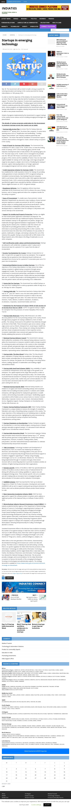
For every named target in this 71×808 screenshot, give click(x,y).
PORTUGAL (37, 727)
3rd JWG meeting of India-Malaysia (63, 85)
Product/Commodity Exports (55, 797)
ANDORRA (9, 725)
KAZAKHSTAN (26, 713)
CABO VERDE (27, 673)
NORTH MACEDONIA (7, 720)
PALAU (44, 707)
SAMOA (59, 707)
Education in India (7, 652)
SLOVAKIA (24, 720)
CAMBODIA (12, 686)
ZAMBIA (16, 681)
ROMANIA (19, 720)
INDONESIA (18, 686)
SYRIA (52, 695)
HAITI (63, 735)
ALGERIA (15, 671)
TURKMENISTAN (57, 713)
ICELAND (54, 725)
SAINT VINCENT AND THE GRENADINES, (34, 737)
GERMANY (38, 725)
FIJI (8, 707)
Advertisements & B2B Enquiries (35, 751)
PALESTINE (36, 695)
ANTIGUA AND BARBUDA (18, 735)
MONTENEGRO (61, 719)
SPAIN (48, 727)
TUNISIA (41, 671)
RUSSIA (45, 713)
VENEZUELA (4, 746)
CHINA (14, 688)
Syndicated (34, 26)
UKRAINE (39, 720)
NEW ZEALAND (26, 688)
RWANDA (38, 676)
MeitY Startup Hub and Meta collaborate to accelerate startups (24, 628)
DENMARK (24, 725)
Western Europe (29, 797)
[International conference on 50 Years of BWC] (51, 106)
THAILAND (51, 686)
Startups (9, 578)
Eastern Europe (29, 795)
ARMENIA (4, 713)
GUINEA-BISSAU (55, 673)
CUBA (37, 735)
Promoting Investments (9, 655)
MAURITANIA (63, 673)
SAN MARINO (43, 727)
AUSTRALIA (9, 688)
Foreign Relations (8, 22)
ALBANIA (4, 719)
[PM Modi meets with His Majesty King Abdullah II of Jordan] (51, 64)
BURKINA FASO (19, 673)
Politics (34, 19)
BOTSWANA (21, 679)
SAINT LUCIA (21, 737)
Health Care (56, 22)
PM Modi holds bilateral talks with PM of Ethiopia (63, 75)
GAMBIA (40, 673)
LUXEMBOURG (13, 727)
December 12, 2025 (62, 88)
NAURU (33, 707)
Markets (4, 26)
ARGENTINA (13, 744)
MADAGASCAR (44, 679)
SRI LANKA (38, 701)
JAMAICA (4, 737)
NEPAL (28, 701)
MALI (67, 673)
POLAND (14, 720)
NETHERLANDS (21, 727)
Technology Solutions (54, 795)
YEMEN (9, 696)
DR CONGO (45, 670)
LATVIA (50, 719)
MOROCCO (32, 671)
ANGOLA (15, 679)
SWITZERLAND (58, 727)
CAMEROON (17, 670)
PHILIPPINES (39, 686)
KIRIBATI (12, 707)
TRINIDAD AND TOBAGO (50, 737)
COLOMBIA (31, 744)
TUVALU (13, 708)
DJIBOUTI (19, 676)
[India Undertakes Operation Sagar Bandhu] (51, 96)
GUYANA (42, 744)
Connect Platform (48, 26)
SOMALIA (49, 676)
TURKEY (56, 695)
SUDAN (37, 671)
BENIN (14, 673)
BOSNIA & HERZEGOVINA (13, 719)
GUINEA (49, 673)
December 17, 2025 (62, 56)
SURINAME (56, 744)
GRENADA (58, 735)
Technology (15, 26)
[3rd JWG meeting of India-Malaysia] (51, 86)
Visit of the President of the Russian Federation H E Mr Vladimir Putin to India (63, 140)
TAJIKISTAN (50, 713)
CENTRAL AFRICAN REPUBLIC (27, 670)
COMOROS (27, 679)
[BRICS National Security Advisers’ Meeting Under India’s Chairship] (51, 41)
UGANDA (4, 678)
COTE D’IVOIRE (34, 673)
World (15, 19)
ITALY (62, 725)
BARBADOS (33, 735)
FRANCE (34, 725)
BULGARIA (21, 719)
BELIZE (13, 742)
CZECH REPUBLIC (34, 719)
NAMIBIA (4, 681)
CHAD (36, 670)
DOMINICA (53, 735)
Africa (3, 794)
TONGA (8, 708)
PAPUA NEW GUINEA (51, 707)
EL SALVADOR (24, 742)
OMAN (32, 695)
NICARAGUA (49, 742)
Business (43, 19)
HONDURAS (38, 742)
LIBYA (27, 671)
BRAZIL (23, 744)
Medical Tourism (7, 643)
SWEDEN (52, 727)
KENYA (33, 676)
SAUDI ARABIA (47, 695)
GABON (61, 670)
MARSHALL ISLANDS (19, 707)
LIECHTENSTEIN (5, 727)
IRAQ (11, 695)
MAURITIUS (55, 679)
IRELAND (58, 725)
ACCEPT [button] (47, 805)
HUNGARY (48, 725)
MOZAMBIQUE (62, 679)
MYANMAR (33, 686)
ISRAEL (14, 695)
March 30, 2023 (8, 49)
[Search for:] (60, 30)
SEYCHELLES (44, 676)
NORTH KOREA (19, 689)
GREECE (43, 725)
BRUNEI (8, 686)
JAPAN (21, 688)
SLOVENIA (30, 720)
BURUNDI (14, 676)
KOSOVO (45, 719)
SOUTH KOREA (34, 688)
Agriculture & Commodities (28, 22)
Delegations (45, 22)
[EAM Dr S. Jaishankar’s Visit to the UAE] (51, 53)
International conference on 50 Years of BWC (62, 106)
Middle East (5, 797)
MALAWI (50, 679)
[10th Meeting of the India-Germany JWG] (51, 129)
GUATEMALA (32, 742)
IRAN (8, 695)
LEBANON (27, 695)
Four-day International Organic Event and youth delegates (62, 117)
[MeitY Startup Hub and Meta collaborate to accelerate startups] (24, 617)
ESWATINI (32, 679)
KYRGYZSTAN (33, 713)
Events (24, 26)
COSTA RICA (18, 742)
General (25, 49)
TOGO (36, 675)
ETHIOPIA (24, 676)
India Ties (17, 49)
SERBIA (34, 720)
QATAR (41, 695)
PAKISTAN (33, 701)
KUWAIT (23, 695)
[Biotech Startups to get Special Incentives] (39, 617)
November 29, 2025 (62, 121)
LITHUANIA (55, 719)
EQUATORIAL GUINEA (54, 670)
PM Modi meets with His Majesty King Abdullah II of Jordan (62, 64)
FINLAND (29, 725)
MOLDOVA (40, 713)
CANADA (4, 734)
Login (25, 1)
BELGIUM (14, 725)
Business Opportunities (14, 1)
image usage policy (17, 573)
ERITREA (30, 676)
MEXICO (43, 742)
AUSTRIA (4, 725)
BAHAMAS (27, 735)
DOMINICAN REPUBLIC (44, 735)
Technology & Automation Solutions (13, 646)
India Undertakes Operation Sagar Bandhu (62, 95)
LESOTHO (37, 679)
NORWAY (27, 727)
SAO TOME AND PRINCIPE (16, 675)
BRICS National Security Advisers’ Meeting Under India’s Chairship (62, 42)
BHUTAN (19, 701)
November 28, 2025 (62, 145)
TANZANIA (62, 676)
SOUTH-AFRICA (10, 681)
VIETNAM (57, 686)
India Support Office (8, 658)
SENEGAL (25, 675)
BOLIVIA (19, 744)
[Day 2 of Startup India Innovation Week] (9, 617)
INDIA (18, 688)
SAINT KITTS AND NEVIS (12, 737)
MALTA (32, 727)
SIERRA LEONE (31, 675)
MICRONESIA (27, 707)
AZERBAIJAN (10, 713)
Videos (3, 1)
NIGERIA (4, 675)
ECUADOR (36, 744)
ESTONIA (41, 719)
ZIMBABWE (21, 681)
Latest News (6, 19)
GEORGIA (20, 713)
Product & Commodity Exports (11, 649)
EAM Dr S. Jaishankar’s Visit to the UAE (63, 53)
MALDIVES (23, 701)
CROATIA (27, 719)
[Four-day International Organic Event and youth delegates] (51, 117)
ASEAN (4, 685)
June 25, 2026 (61, 46)
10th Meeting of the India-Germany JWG (62, 128)
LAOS (23, 686)
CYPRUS (19, 725)
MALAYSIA (27, 686)
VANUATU (17, 708)
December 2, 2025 (62, 99)
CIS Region (28, 794)
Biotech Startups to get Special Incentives (38, 626)
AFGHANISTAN (5, 701)
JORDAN (18, 695)
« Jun (3, 786)
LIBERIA (23, 671)
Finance (51, 19)
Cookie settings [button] (36, 805)
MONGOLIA (12, 689)
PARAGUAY (47, 744)
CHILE (26, 744)
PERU (52, 744)
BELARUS (15, 713)
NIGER (7, 675)
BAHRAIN (4, 695)
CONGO (40, 670)
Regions (24, 19)
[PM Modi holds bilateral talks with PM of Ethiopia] (51, 76)
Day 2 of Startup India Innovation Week (8, 626)
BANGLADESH (12, 701)
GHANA (45, 673)
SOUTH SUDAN (56, 676)
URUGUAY (61, 744)
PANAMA (54, 742)
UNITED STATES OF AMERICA (13, 734)
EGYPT (19, 671)
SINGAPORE (45, 686)
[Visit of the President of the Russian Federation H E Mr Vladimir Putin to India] (51, 139)
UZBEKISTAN (64, 713)
